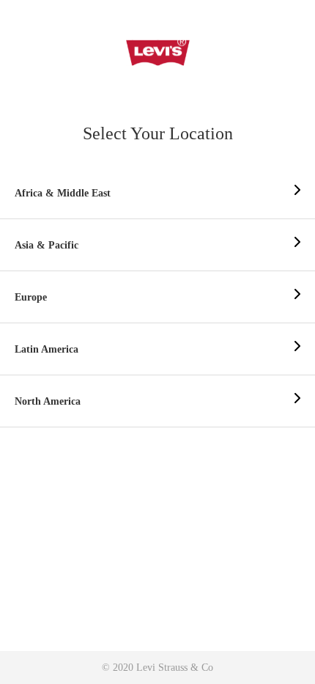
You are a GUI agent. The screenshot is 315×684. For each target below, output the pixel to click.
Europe (31, 297)
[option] (157, 193)
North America (48, 401)
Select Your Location (158, 133)
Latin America (46, 349)
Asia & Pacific (46, 245)
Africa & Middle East (63, 193)
